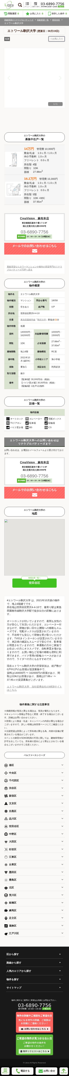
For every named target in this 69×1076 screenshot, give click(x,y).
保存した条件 (59, 13)
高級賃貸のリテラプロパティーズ (18, 20)
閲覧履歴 (13, 13)
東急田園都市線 (28, 319)
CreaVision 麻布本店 (34, 218)
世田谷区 (56, 20)
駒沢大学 (42, 319)
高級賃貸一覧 (43, 20)
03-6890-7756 (34, 231)
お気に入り (36, 13)
